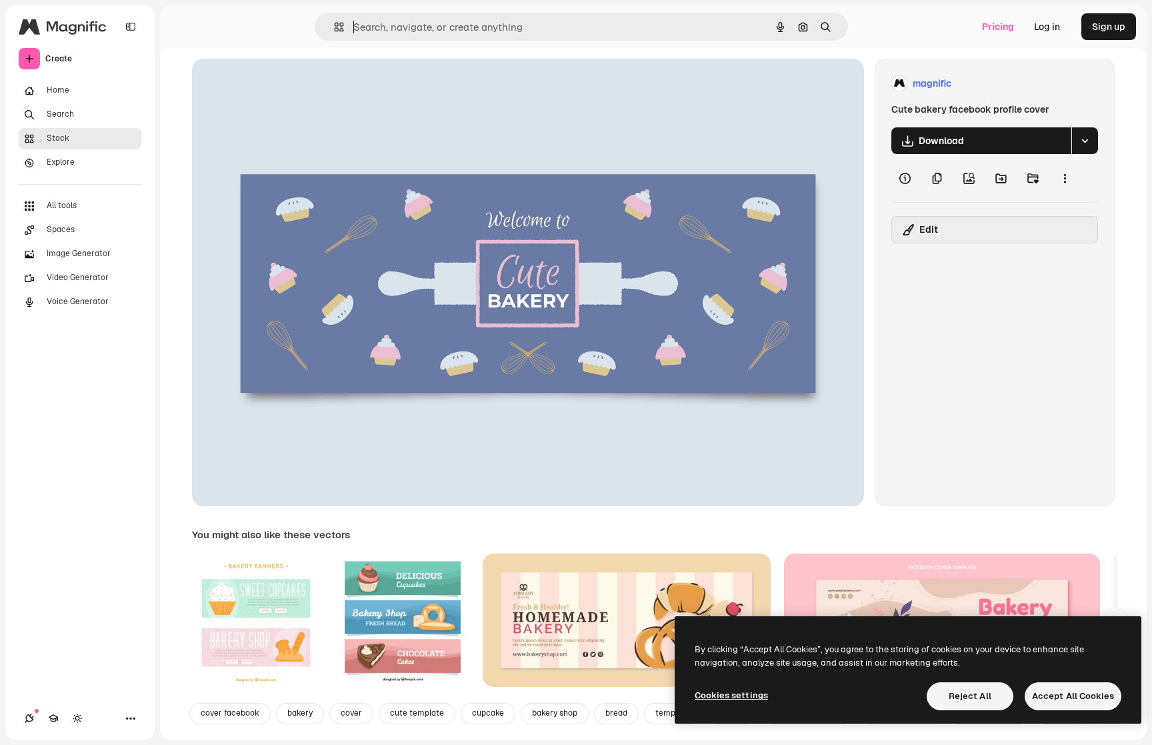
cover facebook (230, 713)
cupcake (488, 713)
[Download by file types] (1084, 140)
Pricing (998, 27)
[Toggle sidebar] (130, 26)
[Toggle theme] (77, 718)
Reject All (970, 696)
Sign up (1108, 27)
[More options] (1064, 178)
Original (277, 83)
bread (616, 713)
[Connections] (29, 718)
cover (351, 713)
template (672, 713)
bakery (300, 713)
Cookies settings (731, 695)
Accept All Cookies (1073, 696)
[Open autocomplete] (333, 27)
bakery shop (554, 713)
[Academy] (53, 718)
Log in (1047, 27)
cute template (417, 713)
